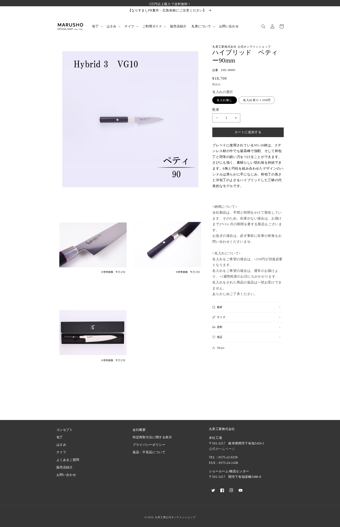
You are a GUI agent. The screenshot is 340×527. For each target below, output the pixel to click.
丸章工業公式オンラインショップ (175, 517)
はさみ (61, 444)
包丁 (59, 437)
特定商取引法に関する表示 (152, 437)
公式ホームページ (222, 448)
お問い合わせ (66, 474)
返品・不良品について (149, 452)
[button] (97, 26)
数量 (215, 109)
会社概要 (139, 429)
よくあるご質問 (67, 459)
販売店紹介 (64, 467)
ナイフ (61, 452)
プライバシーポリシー (149, 444)
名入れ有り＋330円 (257, 100)
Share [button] (221, 347)
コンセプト (64, 429)
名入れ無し (224, 100)
